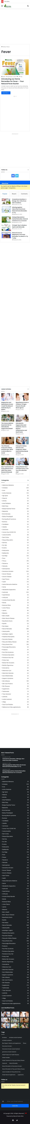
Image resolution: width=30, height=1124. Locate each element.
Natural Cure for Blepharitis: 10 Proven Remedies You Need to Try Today (20, 235)
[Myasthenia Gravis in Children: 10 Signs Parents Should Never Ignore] (22, 397)
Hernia (4, 587)
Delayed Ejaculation (7, 540)
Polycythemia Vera (7, 644)
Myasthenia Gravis (7, 621)
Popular (4, 194)
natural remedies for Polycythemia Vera (11, 1071)
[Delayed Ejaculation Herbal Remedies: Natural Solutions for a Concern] (6, 219)
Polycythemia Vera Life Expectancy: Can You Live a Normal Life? (22, 469)
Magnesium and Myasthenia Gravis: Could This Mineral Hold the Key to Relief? (7, 406)
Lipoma (4, 610)
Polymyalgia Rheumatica (9, 647)
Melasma (4, 613)
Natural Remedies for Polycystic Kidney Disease (13, 1069)
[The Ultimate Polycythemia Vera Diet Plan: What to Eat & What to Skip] (15, 1025)
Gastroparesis (6, 568)
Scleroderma (5, 668)
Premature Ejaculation (8, 655)
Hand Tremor (5, 579)
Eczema (4, 547)
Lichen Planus (6, 608)
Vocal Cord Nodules (7, 704)
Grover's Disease (6, 576)
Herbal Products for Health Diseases (10, 1054)
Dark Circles (5, 537)
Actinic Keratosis (6, 493)
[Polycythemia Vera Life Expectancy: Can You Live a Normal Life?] (22, 461)
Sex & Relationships (7, 675)
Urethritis (4, 696)
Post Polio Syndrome (8, 652)
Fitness (4, 561)
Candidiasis (5, 524)
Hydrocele (5, 592)
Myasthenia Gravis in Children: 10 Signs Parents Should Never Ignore (22, 405)
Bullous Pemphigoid (7, 516)
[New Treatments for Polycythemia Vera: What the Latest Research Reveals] (7, 461)
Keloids (4, 602)
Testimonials (5, 691)
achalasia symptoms (7, 1040)
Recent (14, 194)
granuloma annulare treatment (9, 1051)
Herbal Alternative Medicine (9, 584)
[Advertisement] (15, 25)
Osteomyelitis (6, 631)
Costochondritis (6, 534)
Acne (3, 490)
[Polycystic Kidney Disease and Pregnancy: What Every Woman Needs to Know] (22, 440)
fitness (24, 1043)
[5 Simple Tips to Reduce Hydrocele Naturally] (6, 227)
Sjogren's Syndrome (7, 678)
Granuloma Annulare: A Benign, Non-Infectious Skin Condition (19, 201)
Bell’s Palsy (5, 506)
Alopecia (4, 498)
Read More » (6, 92)
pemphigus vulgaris (7, 634)
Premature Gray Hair (7, 657)
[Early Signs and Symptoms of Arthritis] (5, 1014)
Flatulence (5, 563)
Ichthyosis (5, 597)
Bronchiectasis (6, 514)
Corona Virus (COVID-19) (9, 532)
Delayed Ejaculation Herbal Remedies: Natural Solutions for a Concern (20, 219)
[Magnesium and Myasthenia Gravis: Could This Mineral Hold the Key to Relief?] (7, 397)
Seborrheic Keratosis (7, 673)
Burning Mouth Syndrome (9, 519)
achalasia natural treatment (15, 1037)
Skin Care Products (7, 683)
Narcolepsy (5, 626)
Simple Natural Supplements (8, 1074)
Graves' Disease (6, 574)
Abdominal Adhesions (8, 485)
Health (4, 581)
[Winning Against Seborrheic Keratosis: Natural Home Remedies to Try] (6, 209)
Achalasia (5, 487)
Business (4, 521)
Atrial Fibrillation (6, 503)
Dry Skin (4, 545)
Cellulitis (4, 527)
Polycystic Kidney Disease (9, 641)
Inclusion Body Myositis (8, 600)
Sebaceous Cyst (6, 670)
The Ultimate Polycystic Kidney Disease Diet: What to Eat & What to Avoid (7, 449)
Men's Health (5, 615)
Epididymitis (5, 553)
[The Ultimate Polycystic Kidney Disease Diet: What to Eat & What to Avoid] (7, 440)
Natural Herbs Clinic (18, 1116)
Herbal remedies (6, 1057)
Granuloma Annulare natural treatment (11, 1049)
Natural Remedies (7, 628)
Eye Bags (4, 555)
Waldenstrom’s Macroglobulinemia (11, 707)
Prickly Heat (5, 660)
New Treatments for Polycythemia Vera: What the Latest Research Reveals (7, 469)
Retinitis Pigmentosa (7, 665)
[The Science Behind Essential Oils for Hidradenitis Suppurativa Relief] (7, 418)
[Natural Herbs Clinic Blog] (7, 5)
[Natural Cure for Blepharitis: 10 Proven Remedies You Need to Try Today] (6, 235)
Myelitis (4, 623)
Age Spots (5, 495)
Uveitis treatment (7, 699)
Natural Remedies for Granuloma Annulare (12, 1066)
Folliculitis (4, 566)
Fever (3, 558)
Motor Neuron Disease (8, 618)
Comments (24, 194)
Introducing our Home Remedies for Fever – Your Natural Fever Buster (12, 81)
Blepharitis (5, 511)
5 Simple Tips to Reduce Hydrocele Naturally (19, 226)
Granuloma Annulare (7, 571)
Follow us (4, 1079)
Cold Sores (5, 529)
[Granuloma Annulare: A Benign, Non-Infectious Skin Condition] (6, 201)
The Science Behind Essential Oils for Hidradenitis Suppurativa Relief (7, 425)
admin (4, 76)
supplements (21, 1074)
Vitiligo (4, 702)
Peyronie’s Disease (7, 639)
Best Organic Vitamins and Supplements (11, 1043)
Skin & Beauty (6, 681)
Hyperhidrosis (6, 594)
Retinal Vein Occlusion (8, 662)
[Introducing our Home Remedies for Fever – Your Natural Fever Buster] (15, 67)
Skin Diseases (6, 686)
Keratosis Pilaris (6, 605)
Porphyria (5, 649)
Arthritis (4, 500)
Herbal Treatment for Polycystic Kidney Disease (13, 1060)
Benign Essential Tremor (8, 508)
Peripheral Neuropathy (8, 636)
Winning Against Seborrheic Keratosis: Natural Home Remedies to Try (19, 209)
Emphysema (5, 550)
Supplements (5, 688)
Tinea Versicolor (6, 694)
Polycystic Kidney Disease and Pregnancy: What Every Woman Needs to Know (22, 449)
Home (4, 46)
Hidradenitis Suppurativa (9, 589)
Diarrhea (4, 542)
